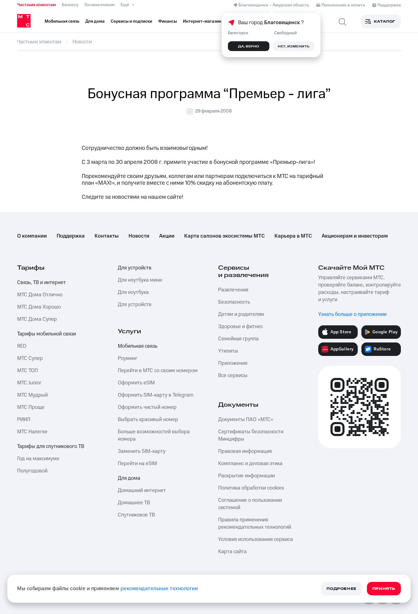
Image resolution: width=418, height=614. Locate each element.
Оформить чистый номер (147, 407)
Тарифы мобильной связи (46, 334)
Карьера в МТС (293, 236)
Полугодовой (32, 471)
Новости (139, 236)
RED (21, 346)
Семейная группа (238, 338)
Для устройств (134, 268)
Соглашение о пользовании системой (250, 504)
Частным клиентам (36, 5)
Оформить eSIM (136, 383)
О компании (32, 236)
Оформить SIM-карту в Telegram (155, 395)
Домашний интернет (142, 490)
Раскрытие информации (246, 475)
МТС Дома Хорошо (39, 307)
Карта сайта (232, 551)
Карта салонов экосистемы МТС (224, 236)
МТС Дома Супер (37, 319)
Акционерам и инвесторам (355, 236)
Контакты (107, 236)
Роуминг (127, 358)
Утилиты (228, 351)
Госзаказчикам (99, 5)
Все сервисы (233, 375)
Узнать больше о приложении (352, 314)
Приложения (232, 363)
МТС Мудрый (32, 395)
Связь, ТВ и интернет (41, 282)
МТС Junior (29, 383)
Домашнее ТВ (134, 502)
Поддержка (71, 236)
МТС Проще (30, 407)
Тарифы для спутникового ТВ (50, 446)
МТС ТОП (27, 370)
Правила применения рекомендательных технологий (254, 523)
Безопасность (234, 302)
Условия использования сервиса (255, 539)
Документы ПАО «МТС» (245, 419)
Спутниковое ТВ (136, 515)
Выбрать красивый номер (148, 419)
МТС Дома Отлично (39, 294)
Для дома (129, 478)
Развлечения (233, 290)
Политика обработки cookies (251, 488)
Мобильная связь (137, 346)
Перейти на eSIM (137, 463)
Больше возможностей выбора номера (154, 435)
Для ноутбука (133, 292)
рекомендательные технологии (159, 588)
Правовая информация (245, 451)
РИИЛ (23, 419)
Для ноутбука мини (140, 280)
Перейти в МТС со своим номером (158, 370)
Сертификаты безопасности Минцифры (250, 435)
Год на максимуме (38, 458)
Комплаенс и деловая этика (250, 463)
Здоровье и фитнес (240, 326)
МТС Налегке (32, 431)
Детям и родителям (241, 314)
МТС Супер (30, 358)
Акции (166, 236)
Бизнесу (70, 5)
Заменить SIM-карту (142, 451)
